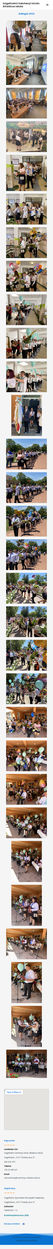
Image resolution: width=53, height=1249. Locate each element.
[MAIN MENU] (47, 5)
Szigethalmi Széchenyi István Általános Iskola (21, 5)
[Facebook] (24, 1224)
